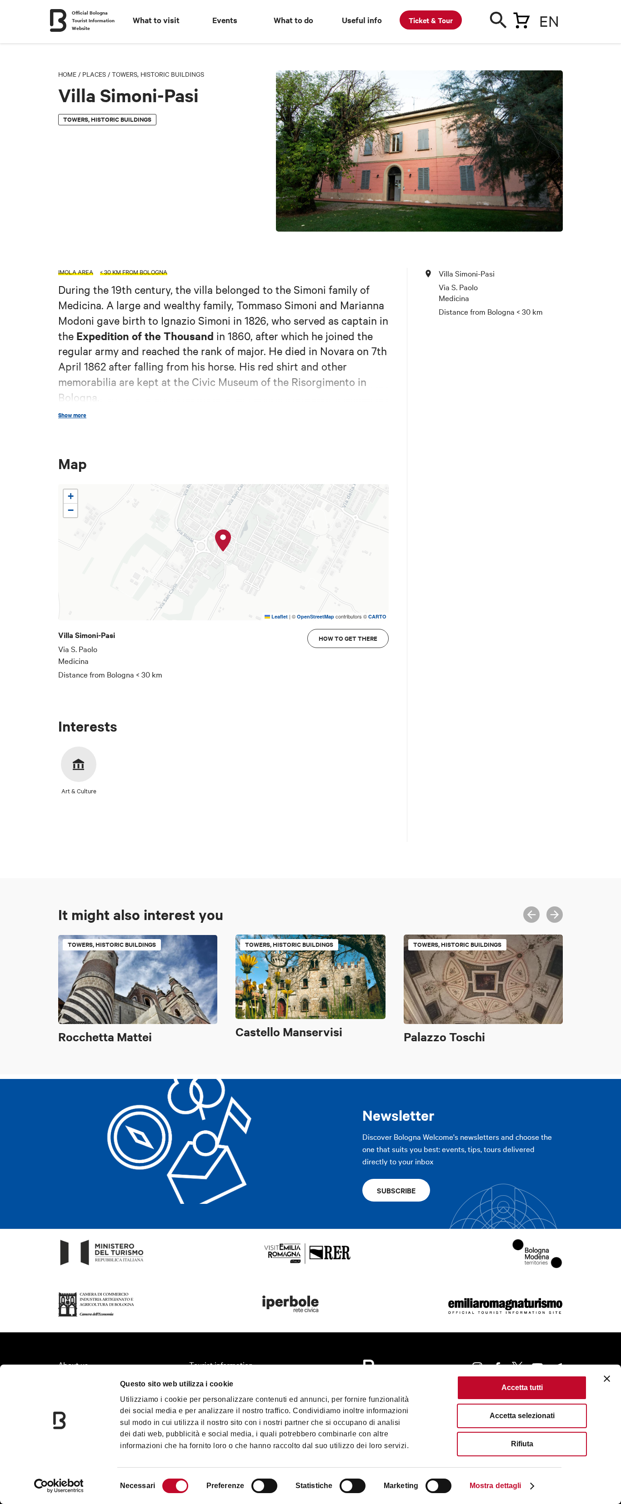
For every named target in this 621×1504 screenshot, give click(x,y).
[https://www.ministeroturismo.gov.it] (102, 1265)
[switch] (264, 1486)
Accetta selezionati (522, 1416)
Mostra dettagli (495, 1485)
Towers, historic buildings (158, 74)
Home (67, 74)
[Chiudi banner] (607, 1378)
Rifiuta (522, 1444)
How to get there (348, 638)
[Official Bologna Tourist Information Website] (58, 20)
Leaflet (279, 616)
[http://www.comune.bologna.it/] (291, 1316)
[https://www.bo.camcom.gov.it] (96, 1316)
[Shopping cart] (521, 18)
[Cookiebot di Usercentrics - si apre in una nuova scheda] (59, 1486)
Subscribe (396, 1190)
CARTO (377, 616)
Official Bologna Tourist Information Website (93, 20)
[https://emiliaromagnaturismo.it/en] (505, 1316)
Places (94, 74)
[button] (223, 540)
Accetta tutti (522, 1387)
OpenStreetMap (315, 616)
